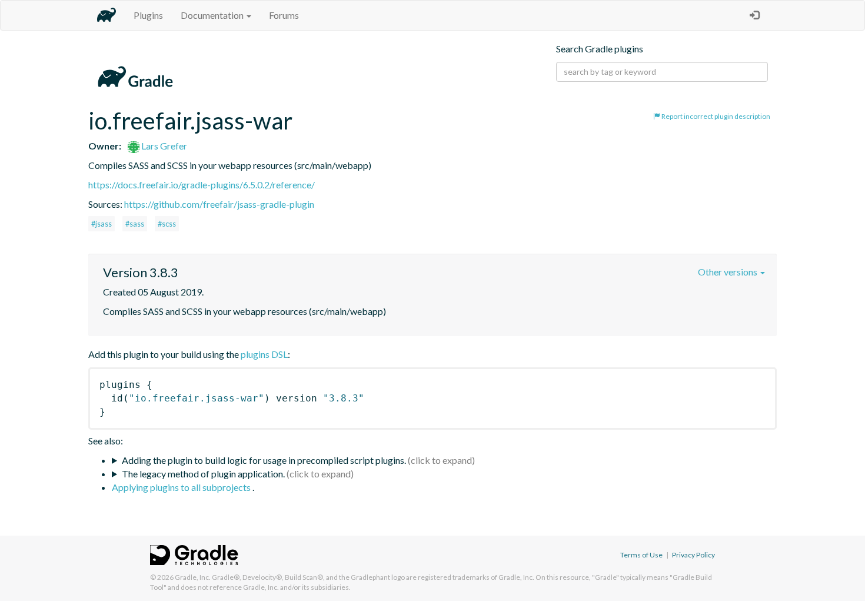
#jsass (101, 223)
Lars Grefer (163, 145)
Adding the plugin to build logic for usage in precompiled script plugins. (264, 460)
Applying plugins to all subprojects (182, 487)
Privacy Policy (693, 554)
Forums (284, 15)
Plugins (148, 15)
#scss (167, 223)
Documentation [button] (213, 15)
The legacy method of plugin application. (203, 473)
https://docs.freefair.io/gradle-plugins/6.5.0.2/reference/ (201, 184)
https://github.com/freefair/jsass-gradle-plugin (219, 204)
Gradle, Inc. (193, 577)
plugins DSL (264, 354)
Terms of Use (641, 554)
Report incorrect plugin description (715, 116)
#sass (134, 223)
